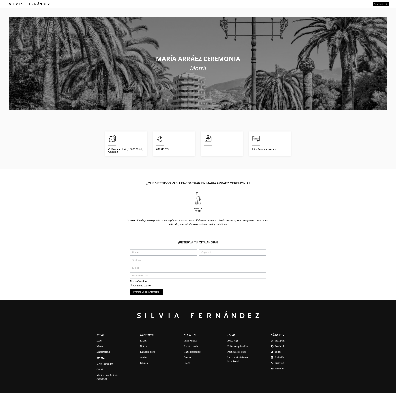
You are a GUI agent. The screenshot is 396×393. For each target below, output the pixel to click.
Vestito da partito (141, 285)
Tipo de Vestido (138, 281)
